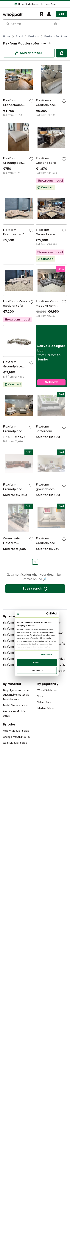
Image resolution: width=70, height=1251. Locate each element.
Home (6, 36)
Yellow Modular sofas (16, 730)
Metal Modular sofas (15, 705)
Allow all (37, 662)
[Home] (19, 14)
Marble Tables (45, 708)
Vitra (40, 696)
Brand (19, 36)
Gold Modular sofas (15, 742)
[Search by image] (55, 24)
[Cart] (41, 14)
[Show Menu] (65, 24)
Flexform (33, 36)
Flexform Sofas (12, 628)
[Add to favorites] (31, 101)
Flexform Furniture (55, 36)
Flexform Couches (14, 634)
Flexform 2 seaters (14, 646)
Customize (35, 670)
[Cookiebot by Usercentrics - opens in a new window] (46, 613)
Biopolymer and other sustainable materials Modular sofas (16, 694)
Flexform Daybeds (14, 664)
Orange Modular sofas (16, 736)
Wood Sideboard (47, 690)
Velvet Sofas (44, 702)
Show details (46, 654)
